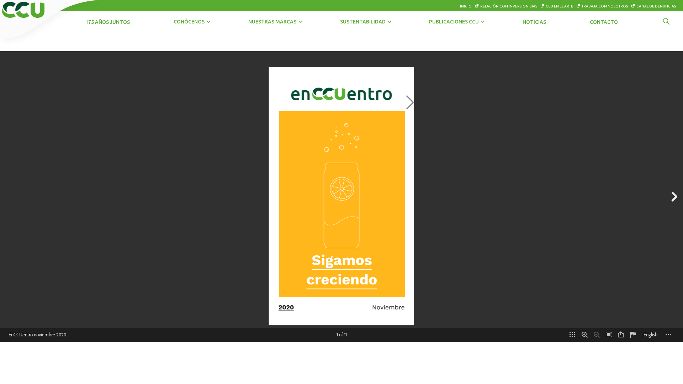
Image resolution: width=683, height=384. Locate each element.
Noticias (534, 22)
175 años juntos (107, 22)
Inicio (466, 6)
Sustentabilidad (363, 22)
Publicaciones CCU (454, 22)
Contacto (604, 22)
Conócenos (189, 22)
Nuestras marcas (272, 22)
